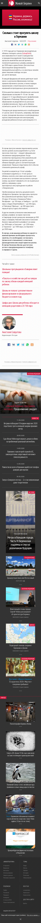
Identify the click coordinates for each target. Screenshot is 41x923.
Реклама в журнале (9, 878)
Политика (26, 875)
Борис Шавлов (24, 617)
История (31, 492)
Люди (24, 865)
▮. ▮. (24, 581)
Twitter (5, 890)
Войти (25, 903)
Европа (32, 625)
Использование (8, 873)
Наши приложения (9, 902)
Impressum (26, 892)
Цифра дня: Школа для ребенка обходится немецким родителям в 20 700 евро (20, 304)
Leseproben (26, 890)
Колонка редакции (34, 374)
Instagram (6, 897)
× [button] (20, 919)
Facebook (6, 892)
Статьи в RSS (7, 900)
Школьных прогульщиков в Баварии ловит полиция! (20, 270)
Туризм (25, 870)
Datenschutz (26, 895)
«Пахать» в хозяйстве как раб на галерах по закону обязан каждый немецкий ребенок (19, 281)
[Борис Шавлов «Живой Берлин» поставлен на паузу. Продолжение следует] (20, 413)
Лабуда (3, 698)
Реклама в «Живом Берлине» (13, 362)
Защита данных (8, 875)
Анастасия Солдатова (11, 41)
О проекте (6, 865)
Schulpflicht (26, 53)
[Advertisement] (20, 133)
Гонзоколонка (29, 558)
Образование (32, 41)
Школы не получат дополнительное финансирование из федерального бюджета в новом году (17, 293)
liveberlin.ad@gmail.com (29, 140)
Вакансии (6, 868)
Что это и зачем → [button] (33, 915)
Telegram (6, 895)
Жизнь (25, 868)
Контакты (6, 870)
